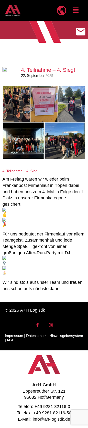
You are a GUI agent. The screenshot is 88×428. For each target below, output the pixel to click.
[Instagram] (51, 325)
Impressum (14, 336)
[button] (76, 11)
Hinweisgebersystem (66, 336)
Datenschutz (36, 336)
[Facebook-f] (37, 325)
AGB (10, 340)
